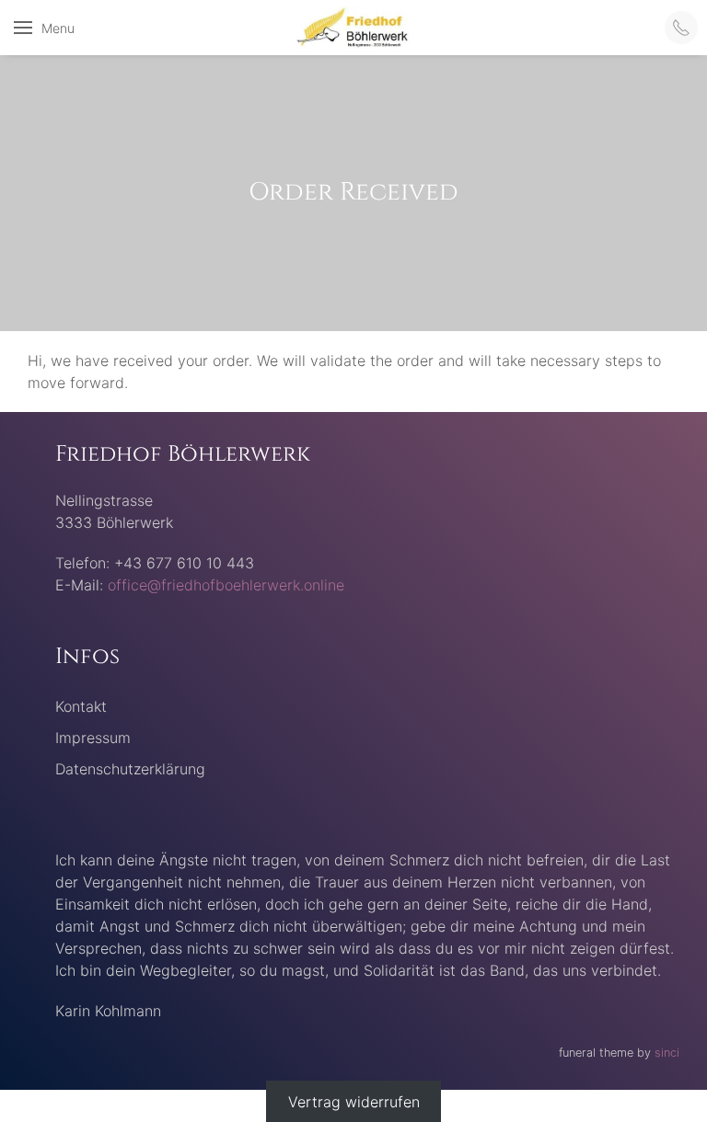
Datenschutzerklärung (130, 769)
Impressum (93, 737)
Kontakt (81, 706)
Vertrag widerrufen (354, 1101)
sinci (667, 1052)
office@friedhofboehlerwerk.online (226, 585)
